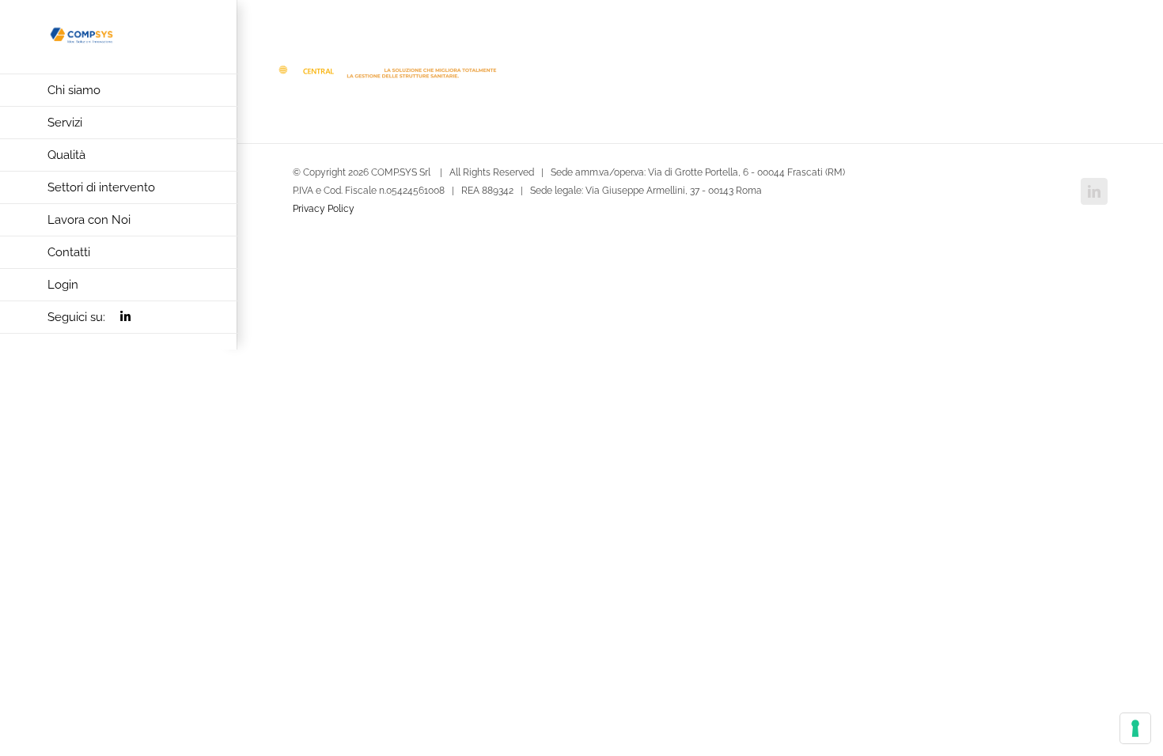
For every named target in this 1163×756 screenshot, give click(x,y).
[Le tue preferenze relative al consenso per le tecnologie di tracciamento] (1135, 728)
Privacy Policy (323, 208)
